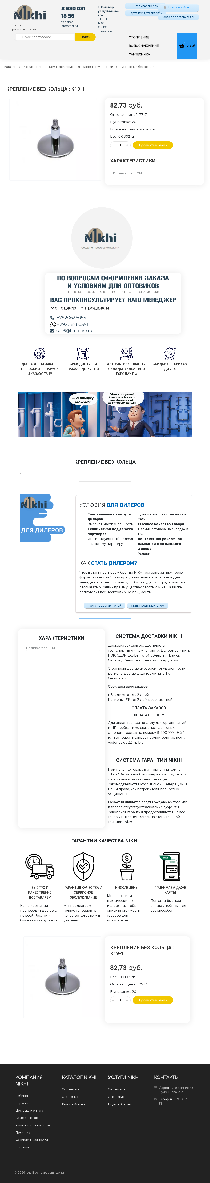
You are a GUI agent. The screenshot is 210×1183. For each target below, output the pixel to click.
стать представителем (147, 605)
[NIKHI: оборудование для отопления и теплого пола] (30, 12)
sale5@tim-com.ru (74, 330)
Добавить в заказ (153, 145)
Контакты (23, 1147)
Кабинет (22, 1096)
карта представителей (104, 605)
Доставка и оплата (29, 1110)
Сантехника (70, 1089)
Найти (85, 37)
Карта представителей (146, 13)
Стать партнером (146, 6)
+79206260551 (72, 317)
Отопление (70, 1097)
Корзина (22, 1103)
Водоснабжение (74, 1104)
